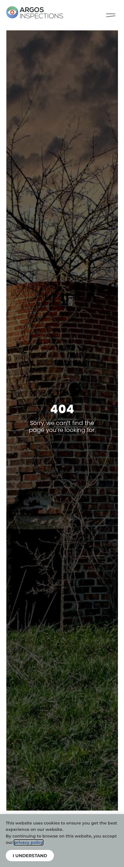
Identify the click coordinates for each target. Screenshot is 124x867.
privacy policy (28, 842)
